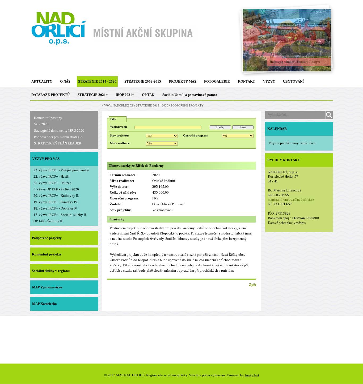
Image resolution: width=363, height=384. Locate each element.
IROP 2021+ (125, 95)
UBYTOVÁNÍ (293, 81)
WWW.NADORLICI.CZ (118, 105)
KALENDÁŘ (277, 129)
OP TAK (148, 95)
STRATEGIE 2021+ (93, 95)
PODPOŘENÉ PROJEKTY (187, 105)
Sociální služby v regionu (51, 271)
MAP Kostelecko (44, 304)
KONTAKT (246, 81)
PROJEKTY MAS (182, 81)
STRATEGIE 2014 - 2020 (97, 81)
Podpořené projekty (47, 238)
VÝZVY (269, 81)
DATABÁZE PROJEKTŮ (50, 95)
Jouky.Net (252, 375)
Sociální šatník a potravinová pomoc (189, 95)
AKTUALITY (41, 81)
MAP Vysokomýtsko (47, 287)
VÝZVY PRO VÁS (46, 159)
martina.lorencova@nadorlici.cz (291, 200)
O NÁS (65, 81)
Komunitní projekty (47, 254)
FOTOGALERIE (217, 81)
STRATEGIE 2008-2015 (142, 81)
